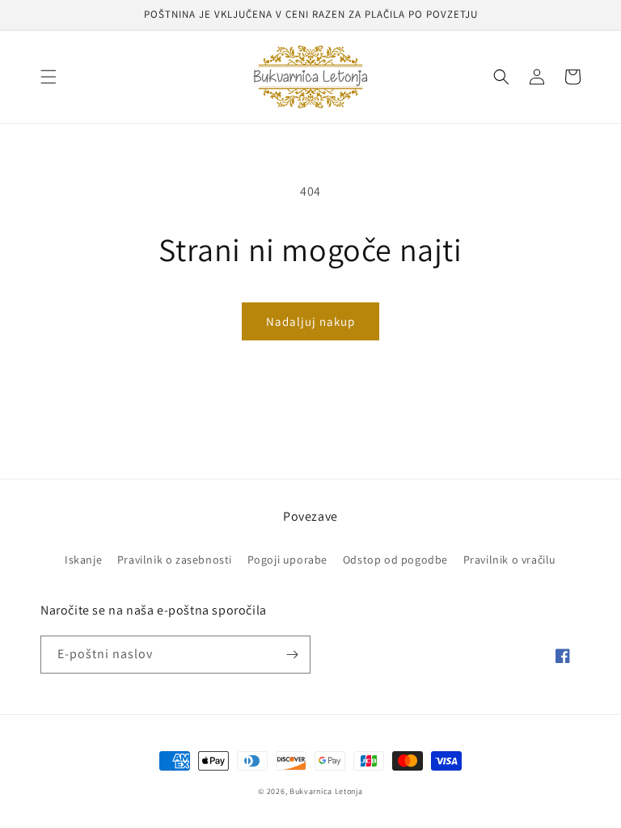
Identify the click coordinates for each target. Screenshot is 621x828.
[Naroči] (292, 655)
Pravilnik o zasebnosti (174, 559)
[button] (48, 77)
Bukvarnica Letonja (326, 791)
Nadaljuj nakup (310, 321)
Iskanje (83, 559)
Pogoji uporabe (287, 559)
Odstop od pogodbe (395, 559)
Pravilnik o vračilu (509, 559)
